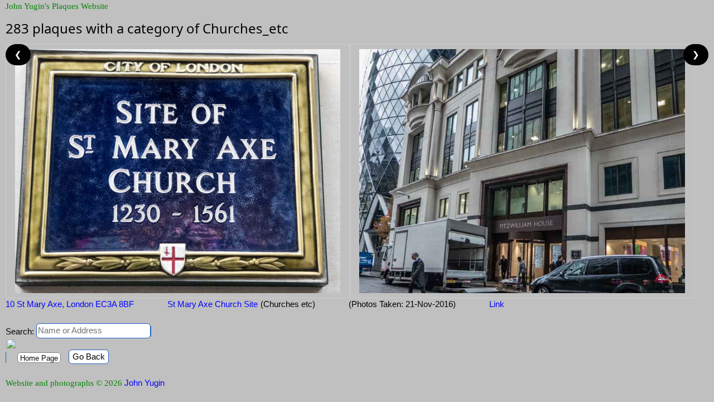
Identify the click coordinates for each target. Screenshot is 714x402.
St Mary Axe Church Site (212, 304)
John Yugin (144, 382)
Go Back (89, 356)
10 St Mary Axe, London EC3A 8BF (70, 304)
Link (496, 304)
